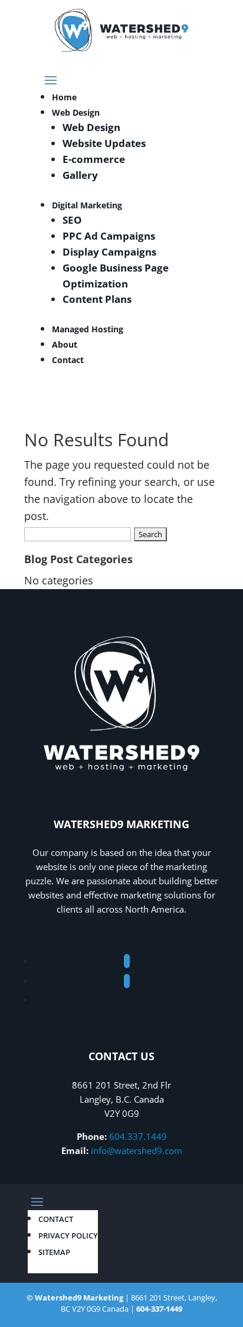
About (64, 344)
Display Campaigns (109, 252)
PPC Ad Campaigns (109, 236)
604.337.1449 (138, 1136)
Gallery (80, 175)
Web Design (76, 112)
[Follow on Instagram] (127, 981)
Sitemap (54, 1252)
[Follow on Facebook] (127, 961)
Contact (68, 359)
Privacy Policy (68, 1235)
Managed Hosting (87, 329)
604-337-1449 (159, 1308)
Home (64, 97)
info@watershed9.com (136, 1150)
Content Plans (97, 299)
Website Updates (104, 143)
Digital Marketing (87, 205)
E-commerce (94, 159)
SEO (72, 220)
